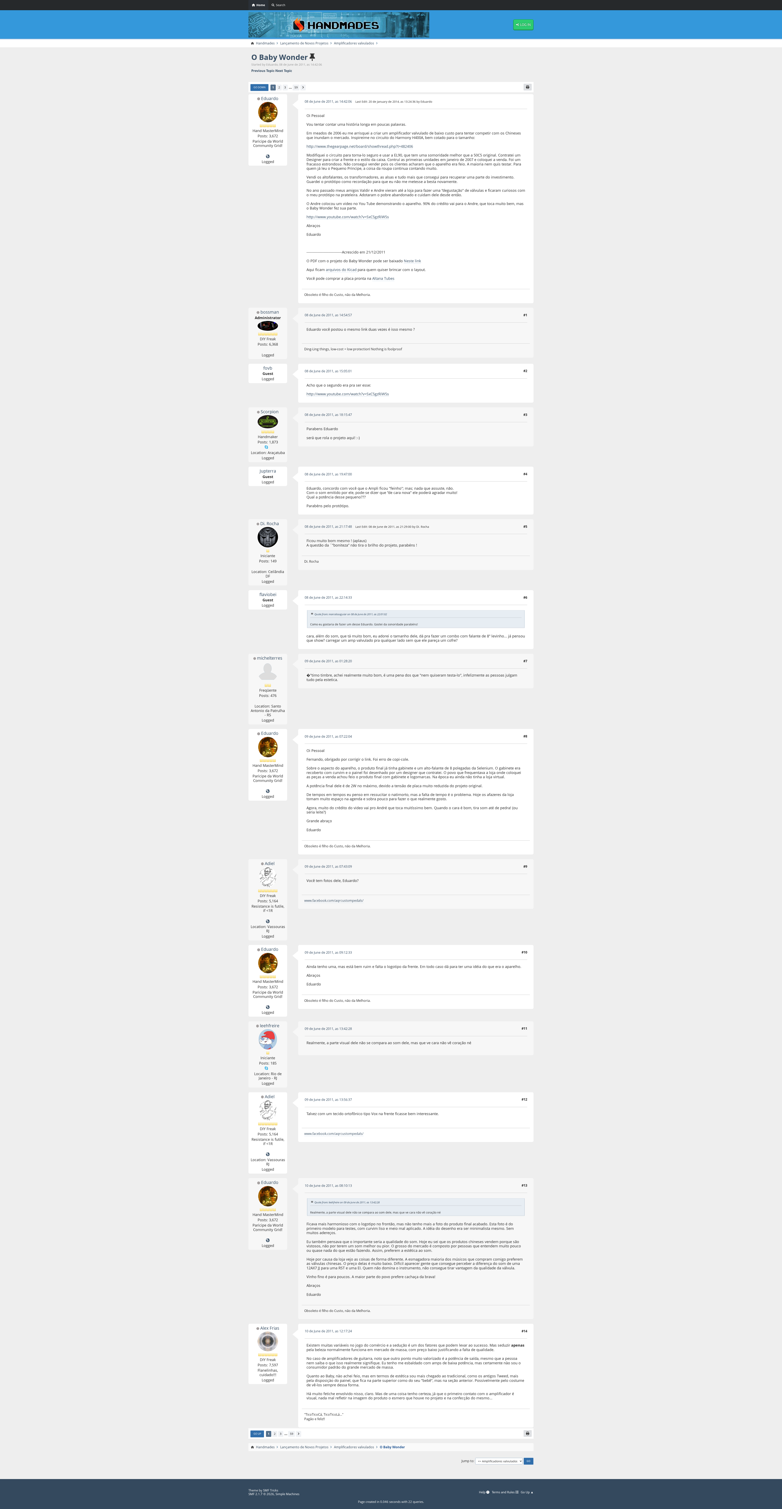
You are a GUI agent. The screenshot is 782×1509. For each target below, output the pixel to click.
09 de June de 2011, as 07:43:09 (328, 866)
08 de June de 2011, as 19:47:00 (328, 474)
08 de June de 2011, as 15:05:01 (328, 371)
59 (296, 87)
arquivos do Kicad (342, 269)
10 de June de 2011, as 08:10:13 (328, 1185)
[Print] (528, 87)
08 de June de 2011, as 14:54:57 (328, 315)
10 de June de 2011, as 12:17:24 (328, 1331)
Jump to (467, 1461)
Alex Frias (269, 1328)
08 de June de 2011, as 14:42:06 (328, 101)
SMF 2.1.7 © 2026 (261, 1494)
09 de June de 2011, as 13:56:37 (328, 1099)
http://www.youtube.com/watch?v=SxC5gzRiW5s (347, 216)
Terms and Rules (503, 1492)
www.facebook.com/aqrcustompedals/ (334, 900)
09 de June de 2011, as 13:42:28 (328, 1028)
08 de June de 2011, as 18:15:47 (328, 414)
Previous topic (262, 71)
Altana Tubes (383, 278)
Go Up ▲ (527, 1492)
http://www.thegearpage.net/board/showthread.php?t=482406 (359, 146)
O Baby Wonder (279, 57)
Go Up (257, 1433)
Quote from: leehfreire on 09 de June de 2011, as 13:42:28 (347, 1202)
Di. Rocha (269, 523)
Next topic (283, 71)
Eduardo (269, 98)
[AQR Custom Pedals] (268, 921)
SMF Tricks (270, 1490)
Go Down (260, 87)
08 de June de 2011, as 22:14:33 (328, 597)
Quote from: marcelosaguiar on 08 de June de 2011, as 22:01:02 (350, 614)
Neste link (412, 260)
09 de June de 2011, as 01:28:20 (328, 661)
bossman (269, 312)
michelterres (269, 658)
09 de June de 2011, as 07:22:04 (328, 736)
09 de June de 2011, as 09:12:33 (328, 952)
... (290, 87)
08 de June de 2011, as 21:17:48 (328, 526)
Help (482, 1492)
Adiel (270, 863)
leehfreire (269, 1025)
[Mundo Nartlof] (268, 156)
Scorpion (270, 411)
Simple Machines (287, 1494)
